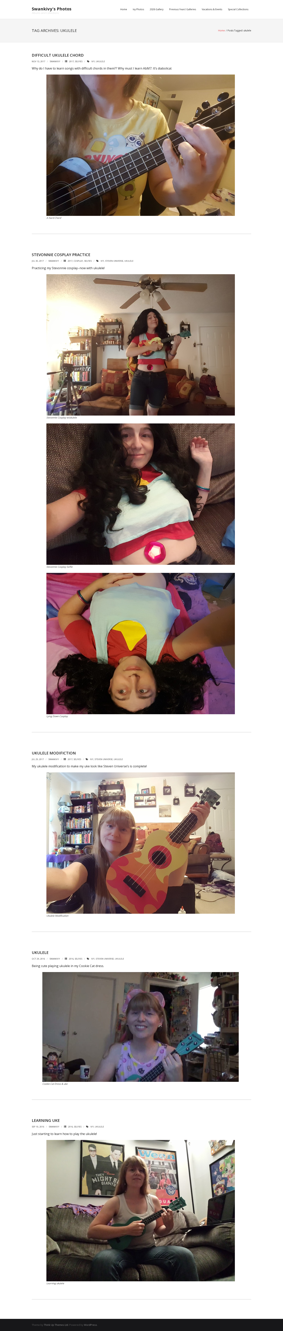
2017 (71, 61)
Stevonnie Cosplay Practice (61, 254)
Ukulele (40, 952)
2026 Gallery (156, 9)
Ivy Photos (138, 9)
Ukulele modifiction (54, 753)
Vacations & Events (212, 9)
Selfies (78, 61)
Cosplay (78, 260)
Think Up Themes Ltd (56, 1325)
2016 (71, 958)
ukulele (100, 61)
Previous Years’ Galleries (182, 9)
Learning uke (46, 1120)
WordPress (90, 1325)
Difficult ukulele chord (58, 55)
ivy (93, 61)
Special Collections (238, 9)
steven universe (114, 260)
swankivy (55, 61)
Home (123, 9)
